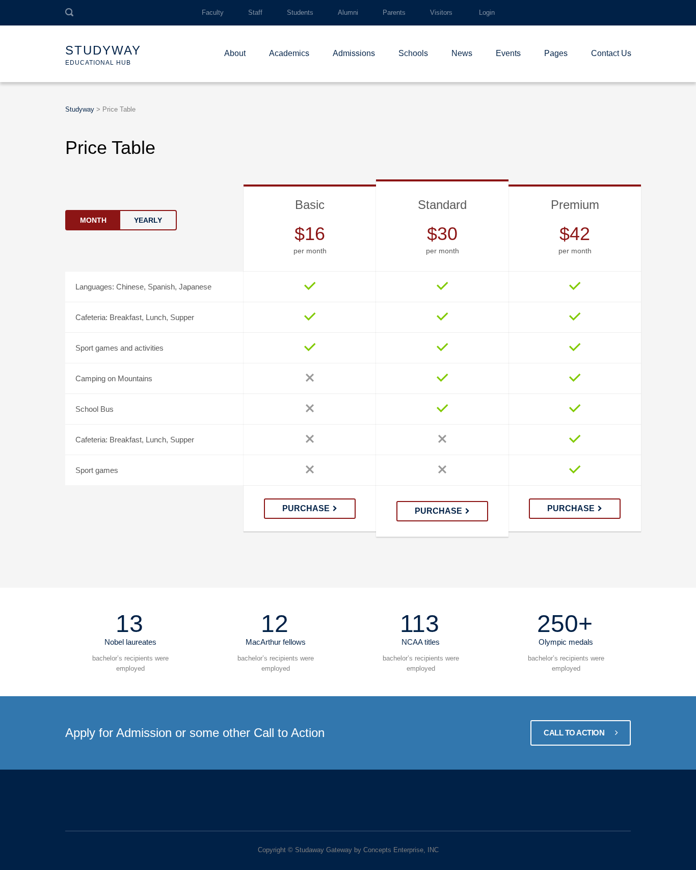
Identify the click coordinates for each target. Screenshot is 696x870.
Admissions (354, 53)
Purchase (306, 508)
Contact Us (611, 53)
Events (508, 53)
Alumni (348, 12)
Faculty (213, 12)
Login (487, 12)
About (235, 53)
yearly (148, 220)
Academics (289, 53)
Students (300, 12)
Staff (255, 12)
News (461, 53)
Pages (556, 53)
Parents (394, 12)
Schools (413, 53)
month (93, 220)
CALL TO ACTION (575, 732)
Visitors (441, 12)
